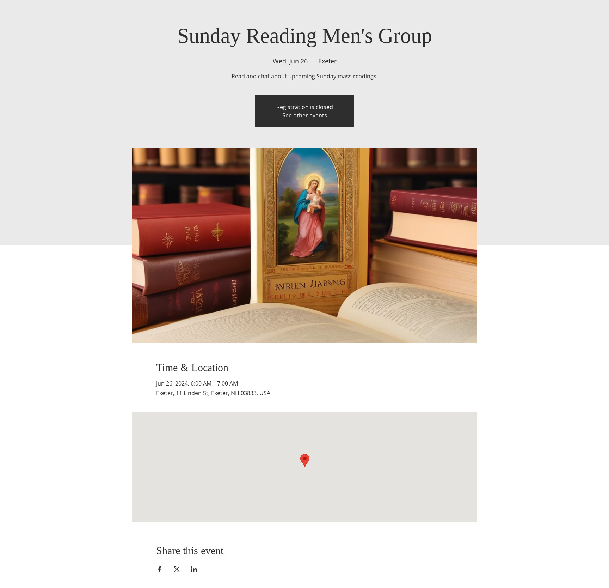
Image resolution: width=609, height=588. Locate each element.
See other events (304, 115)
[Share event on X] (176, 569)
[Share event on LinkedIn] (194, 569)
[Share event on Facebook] (159, 569)
